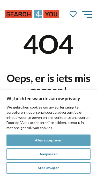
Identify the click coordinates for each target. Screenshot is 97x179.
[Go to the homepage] (32, 14)
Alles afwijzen (48, 168)
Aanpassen (49, 154)
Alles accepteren (48, 140)
